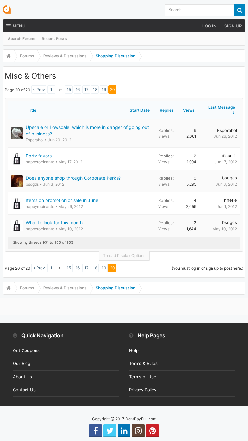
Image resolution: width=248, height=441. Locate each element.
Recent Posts (54, 38)
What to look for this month (54, 222)
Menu (19, 25)
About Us (22, 376)
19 (104, 89)
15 (69, 89)
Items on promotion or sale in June (62, 200)
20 (112, 89)
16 (78, 89)
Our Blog (21, 363)
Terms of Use (142, 376)
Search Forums (22, 38)
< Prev (39, 89)
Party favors (39, 155)
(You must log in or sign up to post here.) (207, 268)
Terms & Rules (143, 363)
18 (95, 89)
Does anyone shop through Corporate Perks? (73, 178)
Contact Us (24, 389)
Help (134, 350)
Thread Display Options (124, 255)
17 (86, 89)
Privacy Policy (142, 389)
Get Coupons (26, 350)
